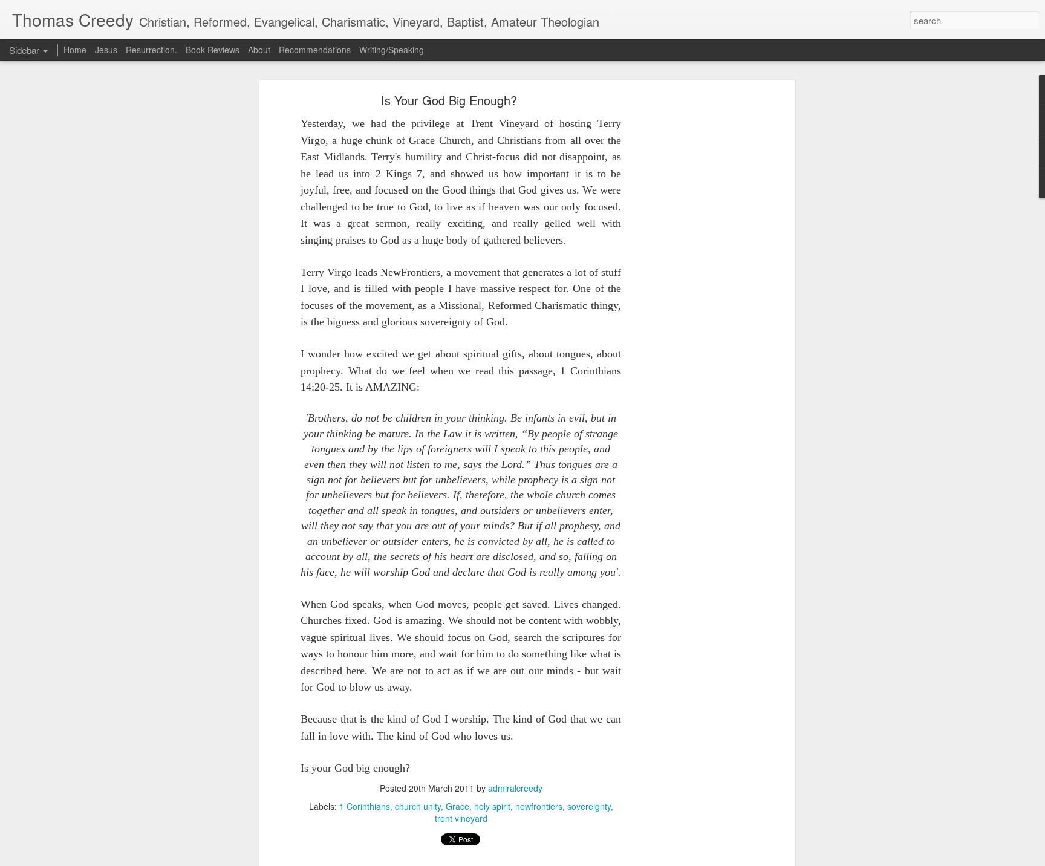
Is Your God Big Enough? (449, 100)
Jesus (106, 50)
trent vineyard (461, 818)
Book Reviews (212, 50)
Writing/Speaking (391, 50)
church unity (418, 806)
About (260, 50)
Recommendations (315, 50)
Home (74, 50)
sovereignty (589, 806)
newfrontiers (538, 806)
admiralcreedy (515, 788)
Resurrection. (151, 50)
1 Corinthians (364, 806)
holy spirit (492, 806)
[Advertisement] (687, 287)
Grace (457, 806)
